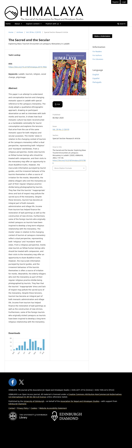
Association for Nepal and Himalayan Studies (79, 401)
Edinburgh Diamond (17, 404)
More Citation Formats (63, 168)
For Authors (97, 55)
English (96, 74)
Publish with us (52, 23)
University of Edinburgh (34, 401)
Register (115, 2)
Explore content (33, 23)
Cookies (34, 408)
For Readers (97, 51)
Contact (12, 408)
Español (96, 78)
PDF (58, 104)
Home (8, 23)
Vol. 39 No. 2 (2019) (33, 32)
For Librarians (98, 59)
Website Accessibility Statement (53, 408)
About (17, 23)
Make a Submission (102, 36)
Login (124, 2)
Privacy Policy (23, 408)
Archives (19, 32)
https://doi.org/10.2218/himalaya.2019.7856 (28, 67)
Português (97, 82)
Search (122, 23)
